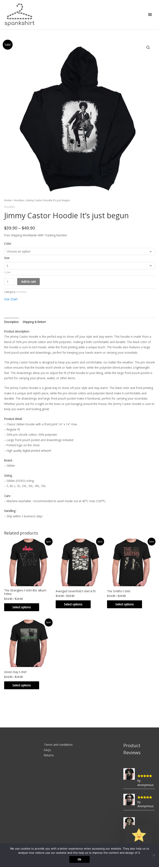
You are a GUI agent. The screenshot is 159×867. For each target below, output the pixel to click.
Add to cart (28, 281)
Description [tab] (11, 322)
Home (8, 200)
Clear (7, 272)
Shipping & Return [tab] (34, 322)
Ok (79, 859)
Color (7, 243)
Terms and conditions (58, 745)
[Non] (154, 855)
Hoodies (19, 200)
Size (7, 258)
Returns (49, 755)
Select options (21, 607)
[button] (148, 47)
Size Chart (10, 299)
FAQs (47, 750)
